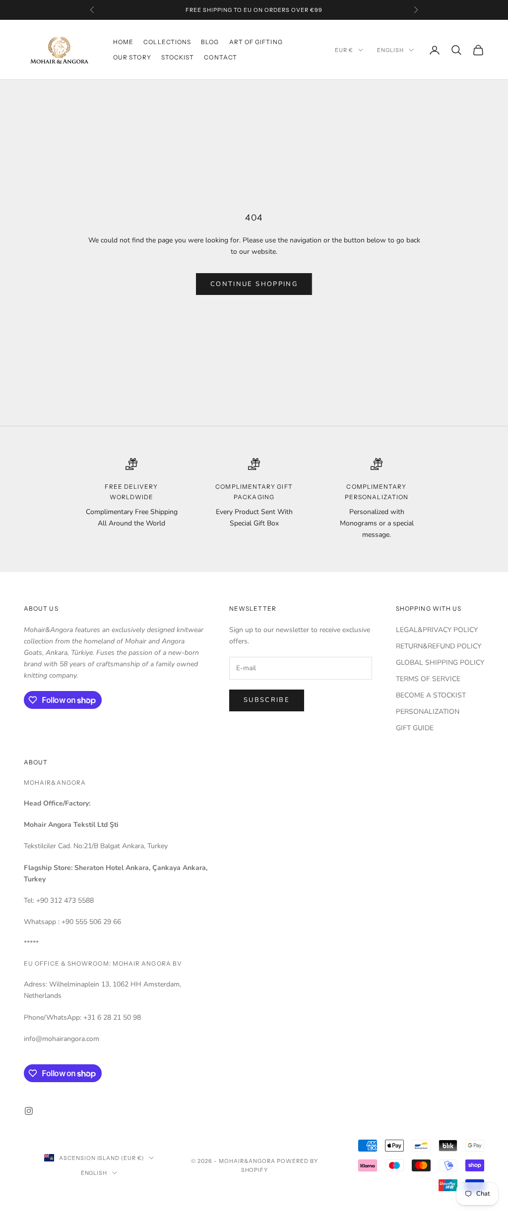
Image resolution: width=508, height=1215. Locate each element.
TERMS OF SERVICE (428, 679)
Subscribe (267, 699)
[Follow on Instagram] (29, 1111)
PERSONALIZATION (427, 711)
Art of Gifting (256, 42)
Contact (220, 57)
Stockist (177, 57)
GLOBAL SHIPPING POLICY (440, 662)
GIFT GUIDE (415, 728)
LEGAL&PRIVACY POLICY (437, 630)
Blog (210, 42)
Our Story (132, 57)
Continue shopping (254, 284)
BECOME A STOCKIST (431, 695)
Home (123, 42)
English (390, 50)
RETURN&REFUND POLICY (438, 646)
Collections (167, 42)
